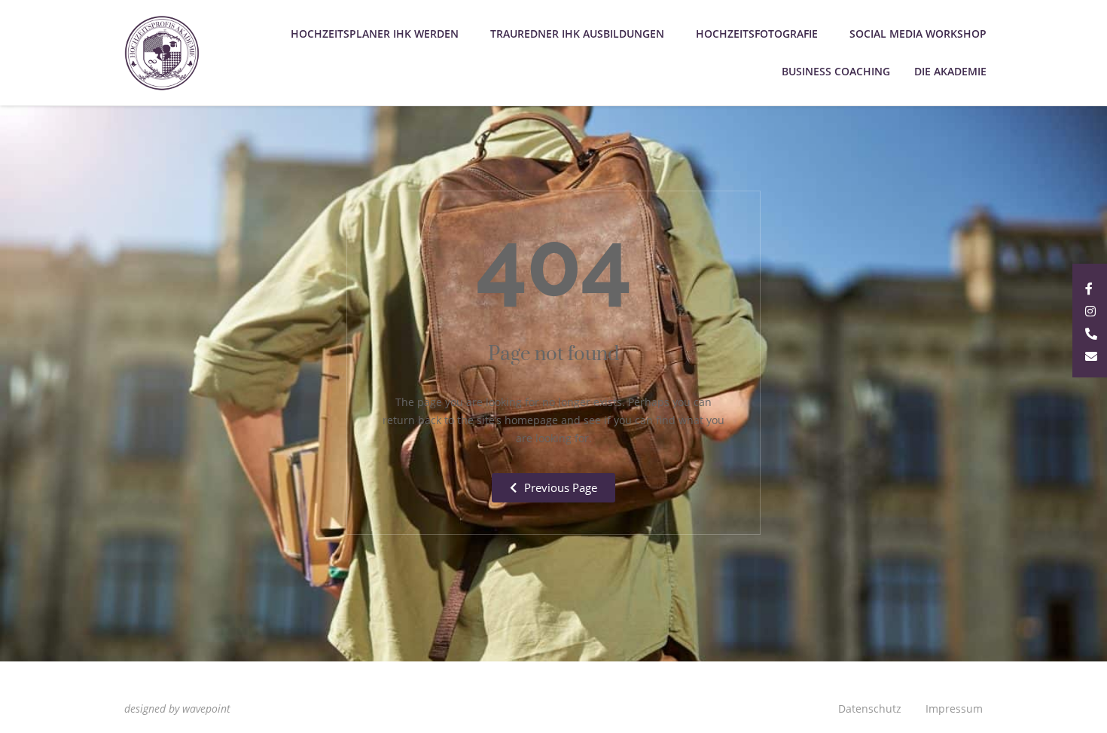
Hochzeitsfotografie (757, 33)
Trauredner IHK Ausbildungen (577, 33)
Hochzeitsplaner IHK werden (375, 33)
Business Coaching (836, 71)
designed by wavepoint (177, 708)
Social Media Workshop (918, 33)
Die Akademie (950, 71)
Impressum (954, 708)
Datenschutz (869, 708)
